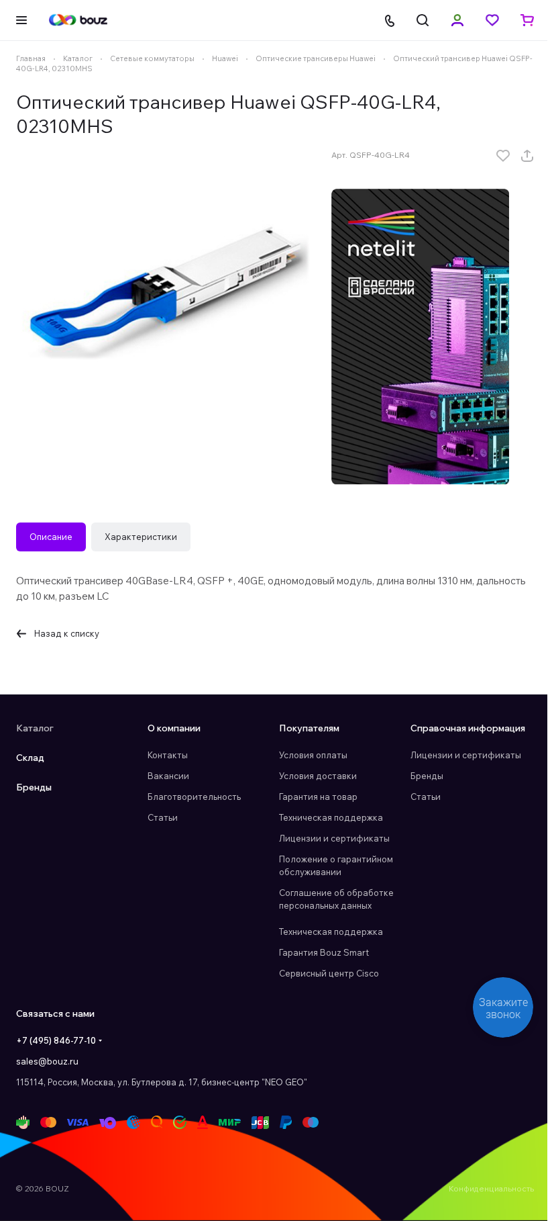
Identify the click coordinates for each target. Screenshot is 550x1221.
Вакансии (168, 775)
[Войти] (457, 20)
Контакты (168, 755)
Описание (51, 536)
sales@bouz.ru (47, 1061)
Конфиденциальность (491, 1188)
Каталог (35, 728)
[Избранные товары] (492, 20)
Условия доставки (318, 775)
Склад (30, 758)
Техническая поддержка (331, 817)
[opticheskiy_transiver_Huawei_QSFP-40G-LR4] (167, 289)
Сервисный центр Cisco (329, 973)
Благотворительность (194, 796)
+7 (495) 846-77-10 (56, 1040)
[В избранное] (503, 156)
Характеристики (141, 536)
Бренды (34, 787)
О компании (174, 728)
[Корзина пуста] (527, 20)
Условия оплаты (313, 755)
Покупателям (309, 728)
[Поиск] (422, 20)
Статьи (163, 817)
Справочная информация (467, 728)
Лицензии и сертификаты (334, 838)
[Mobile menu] (21, 20)
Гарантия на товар (318, 796)
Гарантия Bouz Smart (324, 952)
